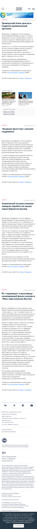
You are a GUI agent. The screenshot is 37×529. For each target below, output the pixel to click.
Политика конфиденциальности (10, 510)
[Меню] (33, 9)
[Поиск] (3, 9)
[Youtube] (32, 405)
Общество (4, 19)
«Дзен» (21, 78)
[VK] (5, 405)
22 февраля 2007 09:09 (29, 290)
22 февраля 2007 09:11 (29, 200)
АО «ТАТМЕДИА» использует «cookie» (12, 502)
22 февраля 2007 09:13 (29, 125)
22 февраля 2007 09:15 (29, 20)
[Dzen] (23, 405)
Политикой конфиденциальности (21, 522)
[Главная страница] (19, 8)
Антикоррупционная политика (10, 499)
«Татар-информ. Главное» (16, 72)
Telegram (28, 78)
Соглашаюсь (19, 525)
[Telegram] (14, 405)
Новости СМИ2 (9, 112)
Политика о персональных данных (11, 496)
